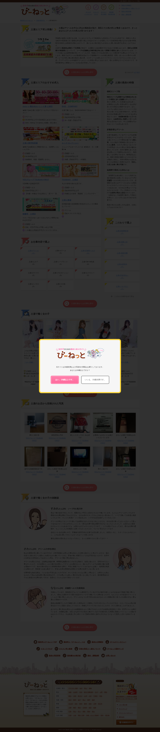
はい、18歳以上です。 (64, 380)
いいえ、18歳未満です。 (95, 380)
